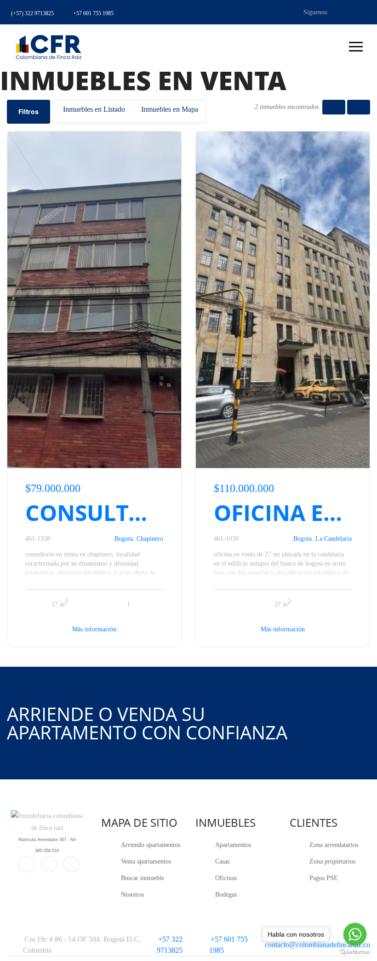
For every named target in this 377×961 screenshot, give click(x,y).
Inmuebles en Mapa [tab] (169, 109)
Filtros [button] (28, 111)
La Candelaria (333, 538)
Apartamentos (233, 844)
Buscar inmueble (142, 878)
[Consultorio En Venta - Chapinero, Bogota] (94, 300)
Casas (222, 861)
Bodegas (226, 894)
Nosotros (132, 894)
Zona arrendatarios (333, 844)
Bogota (123, 538)
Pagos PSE (323, 878)
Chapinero (150, 538)
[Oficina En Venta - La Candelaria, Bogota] (283, 300)
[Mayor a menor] (358, 107)
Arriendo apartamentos (150, 844)
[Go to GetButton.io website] (355, 952)
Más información (94, 629)
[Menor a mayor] (333, 107)
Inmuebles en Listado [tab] (94, 109)
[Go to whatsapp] (354, 934)
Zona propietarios (332, 861)
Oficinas (226, 878)
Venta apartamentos (146, 861)
